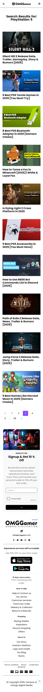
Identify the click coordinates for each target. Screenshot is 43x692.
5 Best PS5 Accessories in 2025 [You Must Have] (19, 245)
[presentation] (21, 42)
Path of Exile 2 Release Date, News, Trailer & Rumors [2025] (21, 321)
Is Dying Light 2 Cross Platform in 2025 (17, 209)
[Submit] (21, 507)
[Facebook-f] (14, 540)
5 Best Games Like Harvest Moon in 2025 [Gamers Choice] (20, 399)
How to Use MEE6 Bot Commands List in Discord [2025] (20, 283)
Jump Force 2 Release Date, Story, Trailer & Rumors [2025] (21, 360)
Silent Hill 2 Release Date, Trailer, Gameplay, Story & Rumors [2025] (20, 59)
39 (15, 418)
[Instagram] (25, 540)
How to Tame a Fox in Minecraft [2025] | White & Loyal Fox (20, 173)
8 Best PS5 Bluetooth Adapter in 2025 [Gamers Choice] (20, 134)
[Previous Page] (5, 413)
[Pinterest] (29, 540)
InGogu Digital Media (21, 685)
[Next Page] (21, 418)
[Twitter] (18, 540)
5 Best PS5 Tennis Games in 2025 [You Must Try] (21, 96)
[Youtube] (21, 540)
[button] (3, 3)
